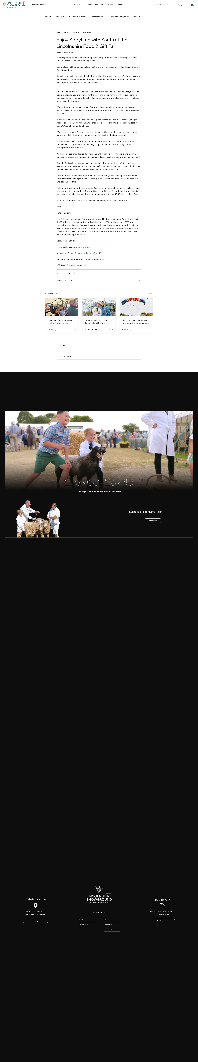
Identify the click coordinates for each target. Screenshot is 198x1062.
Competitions (83, 924)
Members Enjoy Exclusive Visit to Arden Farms (60, 321)
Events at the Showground (119, 17)
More (135, 17)
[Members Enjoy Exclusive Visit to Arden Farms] (61, 307)
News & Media (109, 924)
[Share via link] (74, 273)
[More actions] (140, 32)
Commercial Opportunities (112, 920)
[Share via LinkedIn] (69, 273)
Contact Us (108, 929)
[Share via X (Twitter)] (63, 273)
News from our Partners (77, 17)
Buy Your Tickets (162, 5)
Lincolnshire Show (97, 17)
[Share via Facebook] (58, 273)
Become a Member (39, 5)
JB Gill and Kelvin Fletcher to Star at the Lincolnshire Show (134, 321)
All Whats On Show (85, 920)
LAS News (60, 17)
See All (150, 293)
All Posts (48, 17)
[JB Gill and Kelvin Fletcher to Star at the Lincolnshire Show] (136, 307)
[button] (76, 4)
